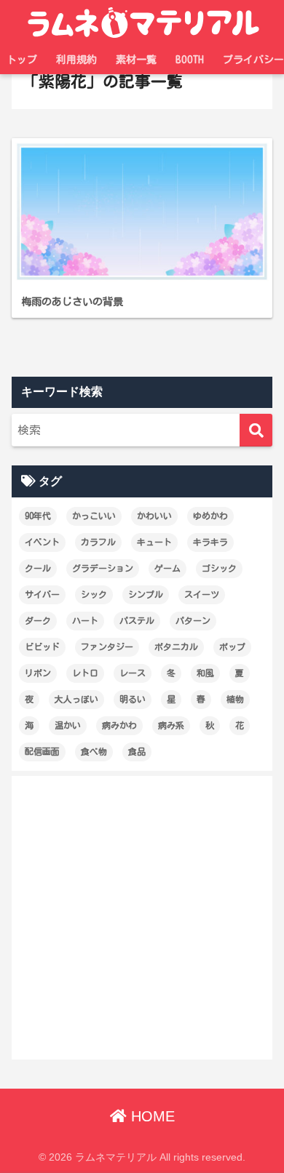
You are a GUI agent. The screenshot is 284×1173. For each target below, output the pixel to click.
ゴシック (219, 568)
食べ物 (94, 751)
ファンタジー (107, 646)
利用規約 (76, 60)
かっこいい (94, 515)
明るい (132, 698)
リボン (38, 672)
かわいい (154, 515)
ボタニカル (176, 646)
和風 (205, 672)
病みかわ (119, 725)
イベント (42, 541)
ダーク (38, 620)
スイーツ (201, 594)
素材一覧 (136, 60)
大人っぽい (76, 698)
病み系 (171, 725)
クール (38, 568)
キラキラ (210, 541)
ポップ (232, 646)
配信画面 (42, 751)
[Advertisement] (142, 918)
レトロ (85, 672)
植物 (235, 698)
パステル (136, 620)
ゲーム (167, 568)
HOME (151, 1116)
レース (132, 672)
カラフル (98, 541)
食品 (137, 751)
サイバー (42, 594)
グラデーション (102, 568)
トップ (22, 60)
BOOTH (189, 60)
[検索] (256, 430)
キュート (154, 541)
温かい (68, 725)
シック (94, 594)
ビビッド (42, 646)
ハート (85, 620)
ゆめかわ (210, 515)
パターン (192, 620)
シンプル (145, 594)
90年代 (38, 515)
